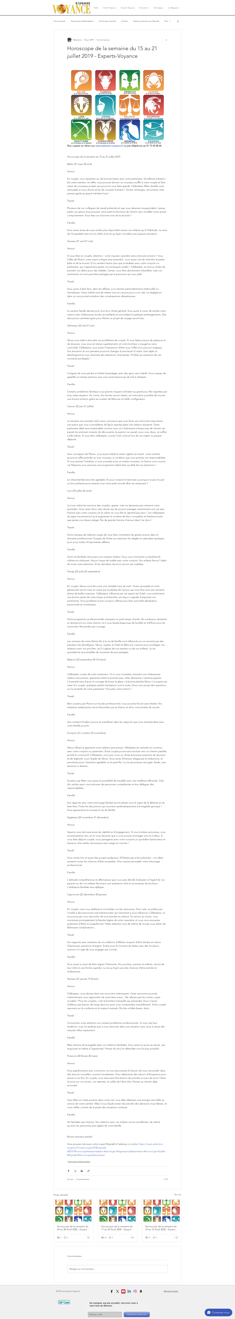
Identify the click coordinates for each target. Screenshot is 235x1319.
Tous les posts (59, 21)
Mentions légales (171, 1291)
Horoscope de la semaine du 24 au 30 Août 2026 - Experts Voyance (72, 1228)
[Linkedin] (129, 1291)
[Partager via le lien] (88, 1171)
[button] (178, 21)
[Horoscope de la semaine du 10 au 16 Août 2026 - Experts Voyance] (161, 1211)
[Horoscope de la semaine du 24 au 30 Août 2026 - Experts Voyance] (73, 1211)
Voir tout (177, 1194)
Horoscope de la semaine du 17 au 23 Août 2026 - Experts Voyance (117, 1228)
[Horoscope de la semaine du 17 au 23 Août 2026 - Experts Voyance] (117, 1211)
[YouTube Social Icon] (123, 1291)
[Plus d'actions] (166, 39)
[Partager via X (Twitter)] (75, 1171)
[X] (117, 1291)
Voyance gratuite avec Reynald (146, 21)
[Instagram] (135, 1291)
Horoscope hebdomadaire (82, 21)
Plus (166, 21)
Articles (124, 21)
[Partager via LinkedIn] (82, 1171)
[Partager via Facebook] (68, 1171)
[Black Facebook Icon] (112, 1291)
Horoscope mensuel (107, 21)
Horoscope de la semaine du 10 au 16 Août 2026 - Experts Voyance (161, 1228)
